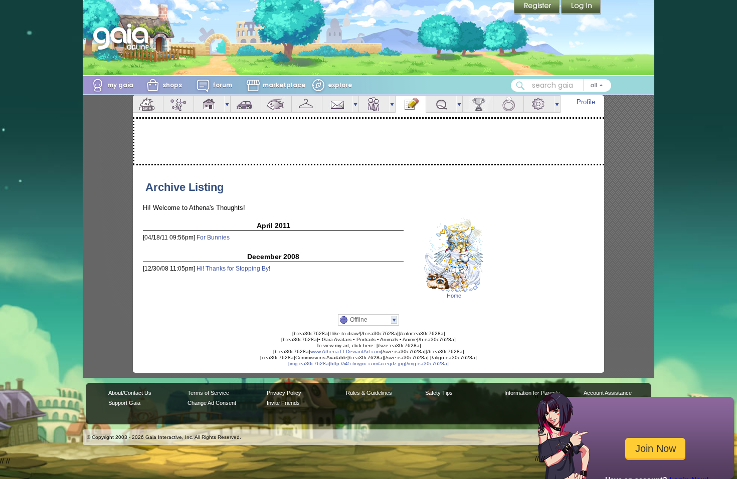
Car (246, 104)
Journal (411, 104)
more (227, 104)
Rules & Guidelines (369, 393)
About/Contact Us (129, 393)
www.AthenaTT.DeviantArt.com (345, 351)
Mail (337, 104)
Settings (539, 104)
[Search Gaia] (520, 86)
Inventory (307, 104)
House (209, 104)
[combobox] (561, 85)
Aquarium (276, 104)
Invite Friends (283, 403)
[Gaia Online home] (123, 37)
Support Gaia (124, 403)
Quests (441, 104)
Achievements (478, 104)
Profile (586, 102)
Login (581, 7)
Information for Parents (532, 393)
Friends (374, 104)
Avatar (178, 104)
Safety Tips (439, 393)
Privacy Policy (284, 393)
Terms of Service (208, 393)
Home (454, 296)
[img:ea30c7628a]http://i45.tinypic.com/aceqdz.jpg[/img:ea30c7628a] (368, 363)
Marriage (508, 104)
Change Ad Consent (212, 403)
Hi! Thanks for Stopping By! (233, 268)
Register (537, 7)
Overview (148, 104)
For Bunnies (213, 237)
